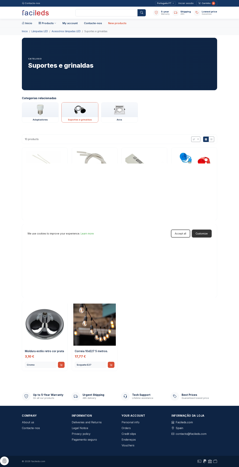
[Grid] (206, 139)
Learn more (87, 233)
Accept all (180, 233)
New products (117, 23)
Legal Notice (80, 428)
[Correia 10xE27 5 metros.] (94, 324)
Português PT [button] (164, 3)
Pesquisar (141, 12)
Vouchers (128, 445)
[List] (211, 139)
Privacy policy (81, 434)
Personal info (130, 422)
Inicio (28, 23)
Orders (126, 428)
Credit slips (129, 434)
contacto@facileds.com (191, 434)
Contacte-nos (32, 3)
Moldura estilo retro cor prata (44, 351)
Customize (202, 233)
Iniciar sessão (186, 3)
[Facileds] (45, 12)
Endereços (129, 439)
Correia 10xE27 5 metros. (91, 351)
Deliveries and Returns (87, 422)
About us (28, 422)
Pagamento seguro (84, 439)
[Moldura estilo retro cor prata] (44, 324)
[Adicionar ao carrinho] (61, 365)
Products (48, 23)
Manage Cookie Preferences (4, 461)
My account (70, 23)
